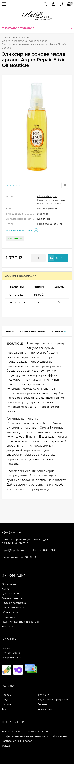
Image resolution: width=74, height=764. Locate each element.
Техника (42, 704)
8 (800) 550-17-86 (11, 532)
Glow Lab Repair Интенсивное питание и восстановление (51, 200)
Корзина (7, 648)
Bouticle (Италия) (48, 208)
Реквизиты (8, 617)
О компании (9, 584)
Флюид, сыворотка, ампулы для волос (24, 40)
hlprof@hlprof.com (13, 550)
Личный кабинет (11, 652)
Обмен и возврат (12, 612)
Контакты (7, 626)
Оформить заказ (11, 657)
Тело (4, 709)
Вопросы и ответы (13, 607)
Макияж (7, 704)
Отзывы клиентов (12, 598)
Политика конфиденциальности (21, 621)
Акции (5, 588)
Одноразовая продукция (53, 699)
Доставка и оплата (13, 593)
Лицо (5, 699)
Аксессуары (45, 709)
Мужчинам (44, 694)
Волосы (20, 37)
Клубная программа (14, 603)
